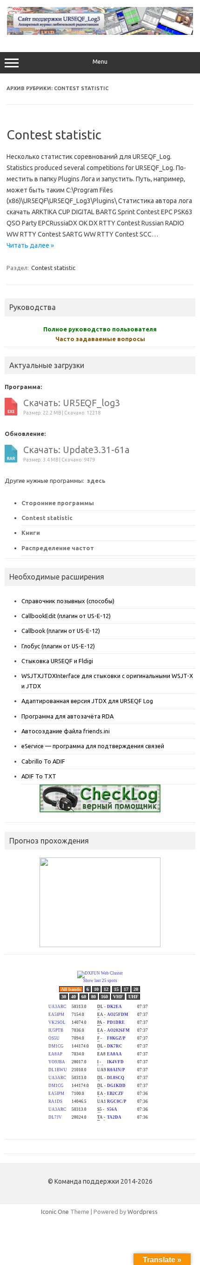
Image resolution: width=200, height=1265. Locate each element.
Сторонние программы (57, 503)
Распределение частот (57, 548)
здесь (96, 480)
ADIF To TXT (38, 776)
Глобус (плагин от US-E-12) (58, 646)
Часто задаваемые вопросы (100, 339)
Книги (30, 532)
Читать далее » (30, 245)
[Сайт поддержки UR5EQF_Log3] (100, 32)
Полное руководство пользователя (100, 329)
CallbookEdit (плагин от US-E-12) (66, 616)
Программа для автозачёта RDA (67, 716)
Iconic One (55, 1211)
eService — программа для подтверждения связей (92, 746)
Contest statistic (54, 134)
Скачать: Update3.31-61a (76, 450)
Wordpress (142, 1211)
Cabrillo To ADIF (43, 761)
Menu (100, 61)
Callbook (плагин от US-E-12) (60, 630)
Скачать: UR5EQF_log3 (71, 403)
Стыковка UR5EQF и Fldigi (57, 661)
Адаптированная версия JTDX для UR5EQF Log (87, 701)
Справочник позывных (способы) (67, 601)
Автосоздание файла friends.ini (65, 731)
